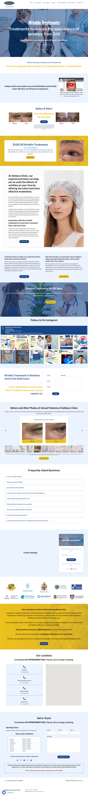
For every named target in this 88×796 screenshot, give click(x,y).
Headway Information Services (38, 791)
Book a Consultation (44, 45)
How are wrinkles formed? (14, 476)
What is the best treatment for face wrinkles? (19, 504)
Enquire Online (64, 276)
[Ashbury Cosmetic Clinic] (9, 4)
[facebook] (20, 760)
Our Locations (38, 2)
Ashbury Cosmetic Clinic (30, 789)
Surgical (53, 2)
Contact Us (80, 2)
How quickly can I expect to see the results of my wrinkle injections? (26, 493)
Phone (49, 387)
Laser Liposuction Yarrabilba (14, 780)
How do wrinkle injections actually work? (18, 498)
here (20, 767)
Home (31, 2)
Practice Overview (61, 2)
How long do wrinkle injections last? (17, 515)
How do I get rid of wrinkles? (15, 482)
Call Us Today (44, 49)
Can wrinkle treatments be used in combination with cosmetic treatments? (27, 520)
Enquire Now (63, 757)
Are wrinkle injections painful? (15, 487)
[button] (8, 342)
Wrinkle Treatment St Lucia (74, 780)
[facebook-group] (31, 760)
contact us (36, 393)
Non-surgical (46, 2)
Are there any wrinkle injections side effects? (19, 509)
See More (44, 121)
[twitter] (17, 760)
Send (55, 393)
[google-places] (27, 760)
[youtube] (24, 760)
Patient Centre (71, 2)
